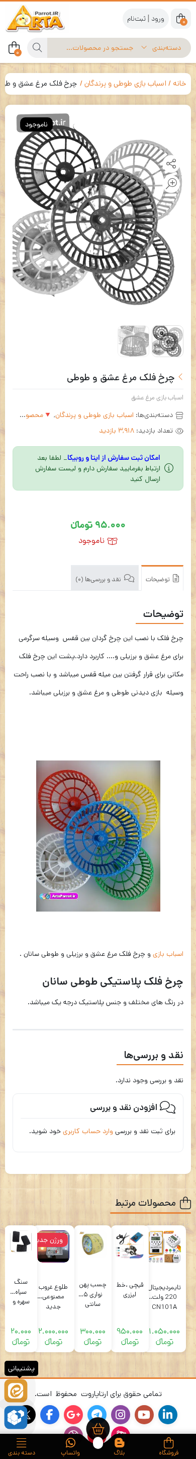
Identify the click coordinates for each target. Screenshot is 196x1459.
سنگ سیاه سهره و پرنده (21, 1287)
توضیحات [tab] (158, 579)
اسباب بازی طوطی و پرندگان (125, 83)
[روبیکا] (16, 1417)
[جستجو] (37, 48)
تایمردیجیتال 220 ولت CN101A (164, 1292)
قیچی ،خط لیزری (130, 1290)
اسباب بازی (168, 954)
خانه (179, 83)
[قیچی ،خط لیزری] (130, 1244)
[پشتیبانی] (16, 1390)
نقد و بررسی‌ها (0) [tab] (99, 579)
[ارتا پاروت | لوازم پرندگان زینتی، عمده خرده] (45, 18)
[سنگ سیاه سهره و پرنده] (21, 1241)
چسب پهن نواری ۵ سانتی (93, 1289)
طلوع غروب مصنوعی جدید (53, 1292)
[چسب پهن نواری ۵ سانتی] (93, 1244)
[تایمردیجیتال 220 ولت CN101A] (164, 1247)
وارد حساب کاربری (88, 1131)
